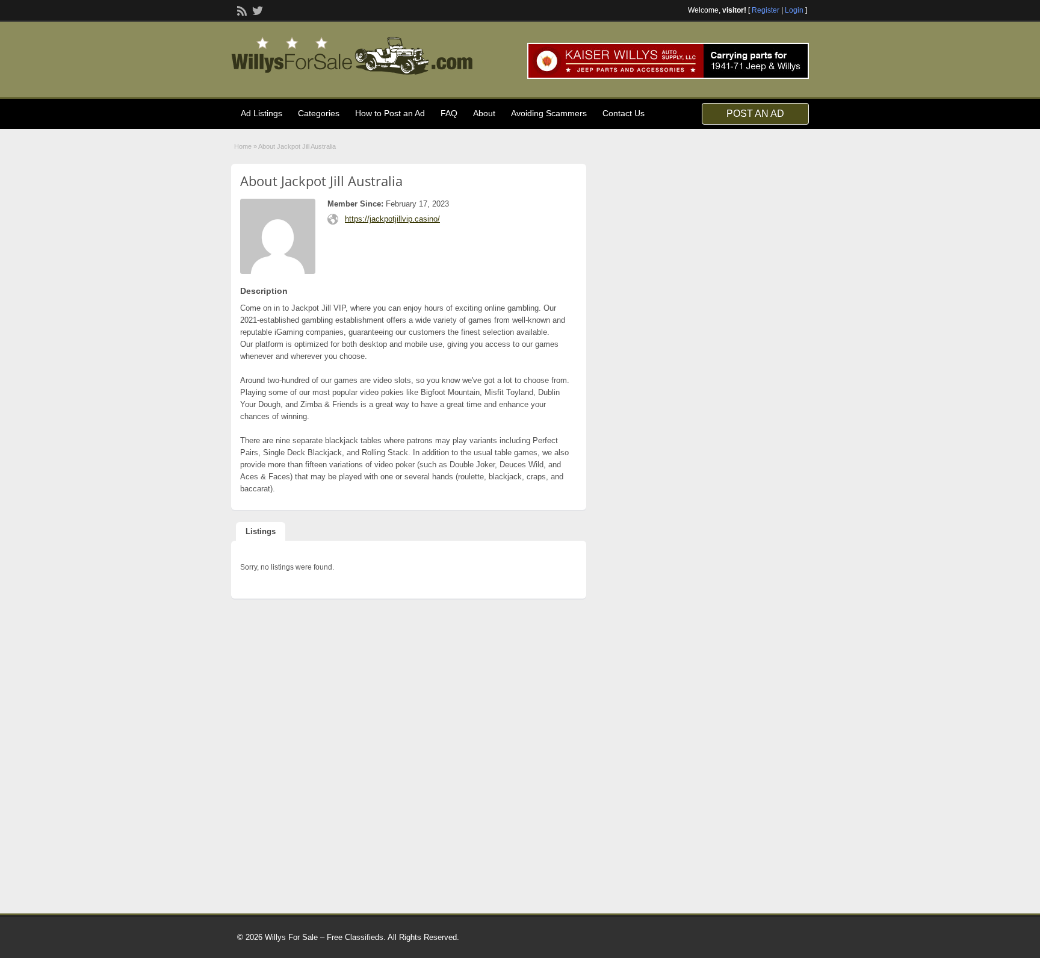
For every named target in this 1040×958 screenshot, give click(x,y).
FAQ (449, 113)
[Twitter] (256, 9)
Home (243, 146)
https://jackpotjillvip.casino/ (392, 218)
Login (794, 10)
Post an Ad (755, 113)
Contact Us (623, 113)
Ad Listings (261, 113)
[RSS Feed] (241, 9)
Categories (318, 113)
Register (765, 10)
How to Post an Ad (390, 113)
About (484, 113)
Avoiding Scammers (549, 113)
